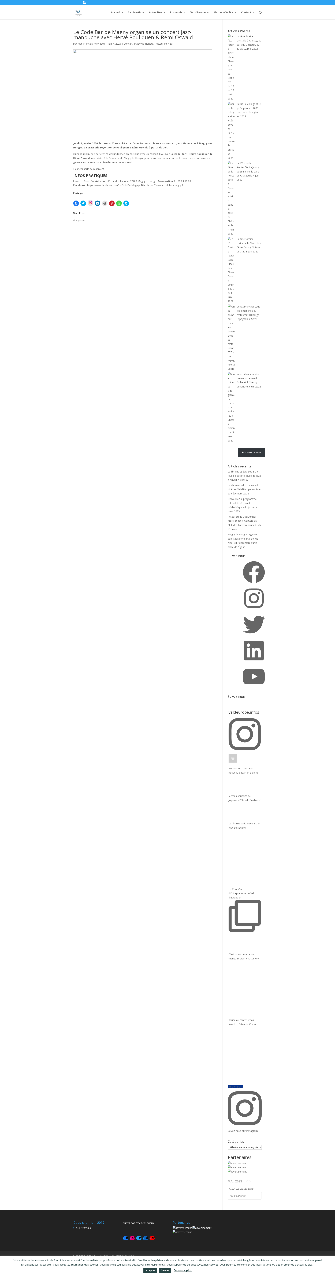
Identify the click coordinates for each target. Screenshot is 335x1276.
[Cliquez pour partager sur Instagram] (90, 203)
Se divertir (134, 12)
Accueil (115, 12)
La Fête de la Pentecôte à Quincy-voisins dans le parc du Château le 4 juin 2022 (248, 171)
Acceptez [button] (150, 1270)
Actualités (155, 12)
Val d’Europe (198, 12)
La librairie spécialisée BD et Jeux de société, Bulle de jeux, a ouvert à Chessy (244, 476)
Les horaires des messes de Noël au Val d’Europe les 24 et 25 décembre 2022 (244, 489)
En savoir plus (183, 1270)
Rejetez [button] (165, 1270)
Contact (246, 12)
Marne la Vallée (223, 12)
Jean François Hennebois (92, 43)
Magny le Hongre (143, 43)
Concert (128, 43)
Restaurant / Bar (164, 43)
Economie (176, 12)
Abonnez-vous (251, 452)
